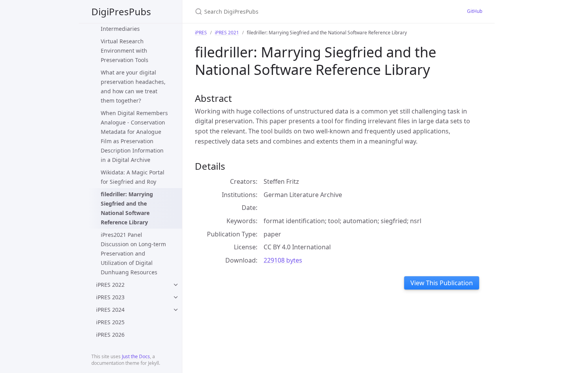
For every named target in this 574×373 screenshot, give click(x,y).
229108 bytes (283, 260)
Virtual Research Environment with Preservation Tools (124, 50)
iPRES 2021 (227, 32)
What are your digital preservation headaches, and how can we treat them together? (133, 86)
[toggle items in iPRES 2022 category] (175, 285)
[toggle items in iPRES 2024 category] (175, 310)
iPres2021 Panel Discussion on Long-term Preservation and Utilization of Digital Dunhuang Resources (133, 253)
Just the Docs (136, 356)
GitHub (474, 11)
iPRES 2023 (110, 297)
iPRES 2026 (110, 334)
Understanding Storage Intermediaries (131, 24)
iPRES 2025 (110, 322)
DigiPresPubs (121, 11)
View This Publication (441, 283)
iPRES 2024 (110, 309)
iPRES (201, 32)
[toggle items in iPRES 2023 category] (175, 297)
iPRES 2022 (110, 284)
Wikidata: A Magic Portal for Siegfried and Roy (132, 177)
